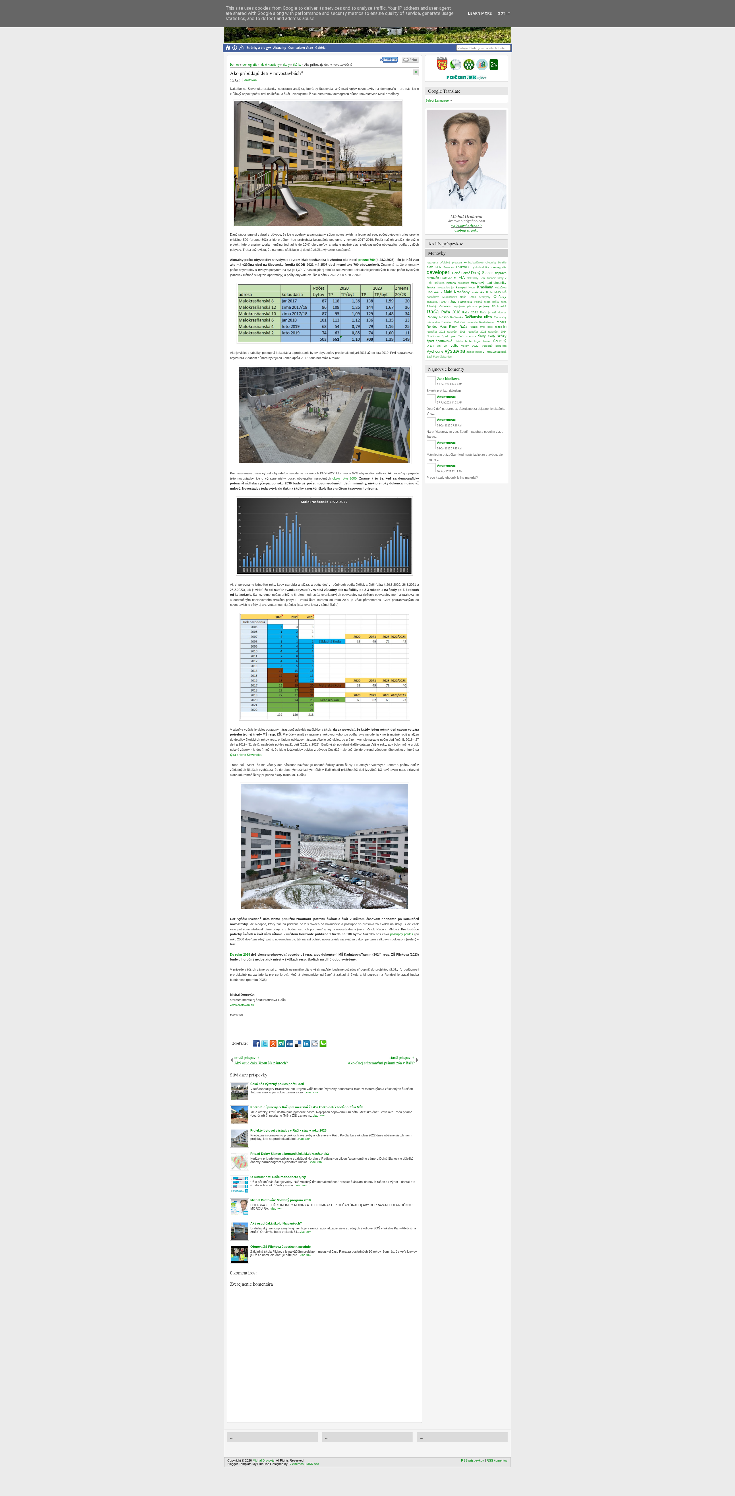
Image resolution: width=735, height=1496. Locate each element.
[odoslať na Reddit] (314, 1043)
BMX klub (434, 267)
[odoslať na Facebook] (256, 1043)
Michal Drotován (264, 1460)
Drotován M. (448, 278)
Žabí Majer (433, 356)
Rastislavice (486, 322)
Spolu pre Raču (453, 336)
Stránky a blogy (258, 48)
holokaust (463, 283)
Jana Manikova (448, 378)
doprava (500, 273)
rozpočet (500, 326)
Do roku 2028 (240, 954)
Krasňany (485, 287)
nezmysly (484, 297)
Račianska (456, 317)
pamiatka (432, 301)
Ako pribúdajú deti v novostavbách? (266, 72)
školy (491, 336)
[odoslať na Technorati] (323, 1043)
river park (486, 326)
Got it (504, 13)
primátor (472, 306)
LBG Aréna (434, 292)
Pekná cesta (482, 301)
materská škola (482, 292)
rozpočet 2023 (477, 331)
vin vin (442, 345)
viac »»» (312, 1092)
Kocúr (472, 287)
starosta (471, 336)
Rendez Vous (437, 326)
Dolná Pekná (461, 273)
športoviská (444, 341)
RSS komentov (497, 1460)
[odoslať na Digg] (289, 1043)
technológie (473, 341)
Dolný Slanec (482, 273)
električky (472, 278)
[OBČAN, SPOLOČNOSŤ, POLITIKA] (469, 69)
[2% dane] (494, 69)
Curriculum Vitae (300, 48)
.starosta (432, 262)
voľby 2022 (470, 345)
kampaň (461, 287)
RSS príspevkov (472, 1460)
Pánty (452, 301)
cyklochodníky (480, 267)
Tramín (487, 341)
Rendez (501, 322)
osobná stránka (466, 230)
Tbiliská (458, 341)
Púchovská (499, 306)
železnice (446, 356)
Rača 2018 (450, 312)
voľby (455, 345)
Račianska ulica (478, 317)
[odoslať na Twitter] (264, 1043)
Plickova (444, 306)
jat (452, 287)
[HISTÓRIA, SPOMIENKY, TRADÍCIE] (455, 69)
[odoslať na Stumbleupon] (281, 1043)
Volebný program (494, 345)
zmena (487, 351)
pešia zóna (499, 301)
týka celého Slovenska (246, 754)
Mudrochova (449, 297)
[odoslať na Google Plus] (273, 1043)
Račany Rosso (437, 317)
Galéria (320, 48)
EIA (462, 277)
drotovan (250, 80)
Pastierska (465, 301)
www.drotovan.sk (242, 1005)
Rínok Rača (458, 326)
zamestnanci (474, 351)
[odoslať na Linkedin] (306, 1043)
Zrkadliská (499, 351)
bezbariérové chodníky (482, 262)
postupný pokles (401, 934)
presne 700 (367, 259)
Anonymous (446, 396)
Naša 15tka (468, 297)
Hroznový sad (481, 282)
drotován (433, 278)
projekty (484, 306)
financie (491, 278)
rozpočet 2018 (456, 331)
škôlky (501, 336)
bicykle (502, 262)
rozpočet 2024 (497, 331)
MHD (497, 292)
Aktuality (279, 48)
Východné (435, 351)
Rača (433, 312)
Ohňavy (500, 296)
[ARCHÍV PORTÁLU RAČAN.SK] (482, 69)
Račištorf (447, 322)
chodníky (500, 282)
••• (465, 262)
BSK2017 (462, 267)
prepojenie (459, 306)
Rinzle (474, 326)
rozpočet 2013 (436, 331)
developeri (438, 272)
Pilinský (431, 306)
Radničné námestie (466, 322)
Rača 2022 (470, 312)
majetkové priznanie (466, 226)
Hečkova (439, 283)
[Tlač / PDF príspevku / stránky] (410, 61)
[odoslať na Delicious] (298, 1043)
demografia (499, 267)
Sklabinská (433, 336)
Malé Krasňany (457, 292)
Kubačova (500, 287)
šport (430, 341)
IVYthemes (296, 1464)
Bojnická (449, 267)
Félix (483, 278)
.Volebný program (451, 262)
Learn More (480, 13)
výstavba (455, 351)
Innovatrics (443, 287)
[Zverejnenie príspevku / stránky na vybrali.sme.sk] (390, 61)
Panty (443, 301)
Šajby (482, 336)
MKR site (312, 1464)
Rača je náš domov (493, 312)
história (451, 282)
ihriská (431, 287)
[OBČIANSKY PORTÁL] (442, 69)
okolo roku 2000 (344, 478)
